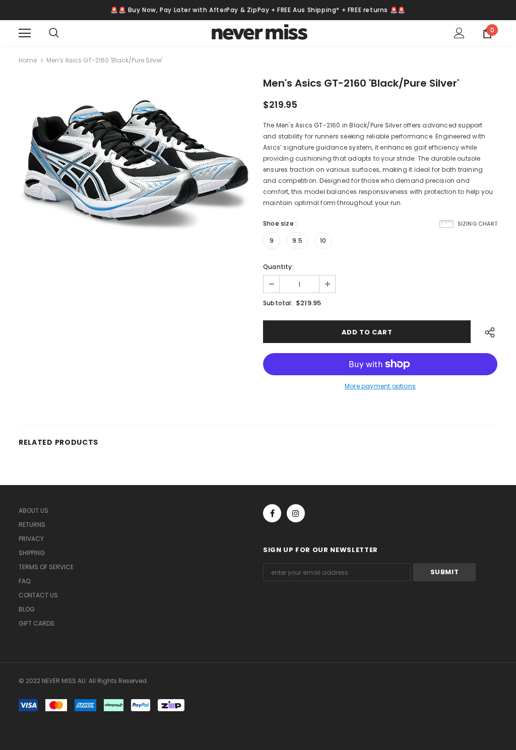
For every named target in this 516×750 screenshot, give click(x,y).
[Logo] (259, 32)
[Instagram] (296, 513)
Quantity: (278, 266)
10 (323, 240)
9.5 (297, 240)
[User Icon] (459, 33)
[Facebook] (272, 513)
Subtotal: (278, 303)
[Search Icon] (64, 33)
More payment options (380, 386)
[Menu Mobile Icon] (25, 33)
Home (28, 60)
